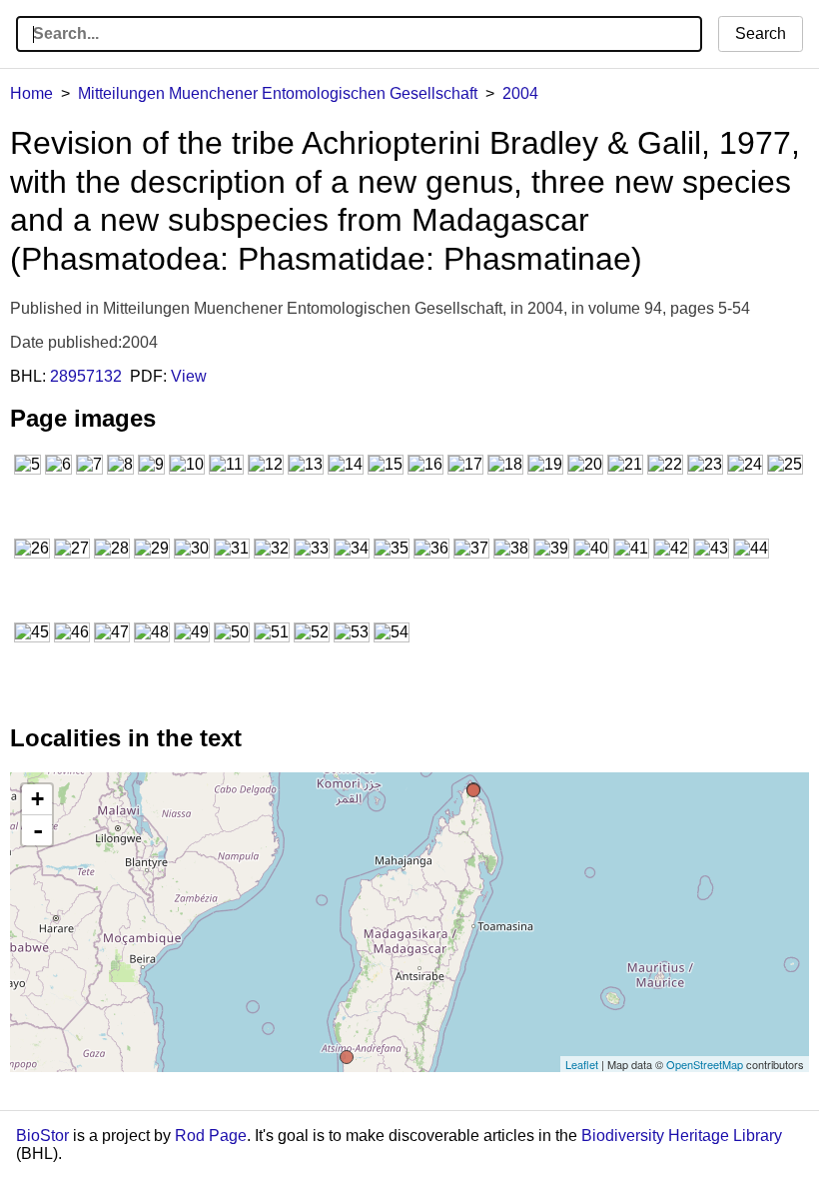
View (189, 376)
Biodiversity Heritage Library (681, 1135)
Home (31, 93)
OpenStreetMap (704, 1064)
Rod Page (211, 1135)
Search (760, 33)
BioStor (42, 1135)
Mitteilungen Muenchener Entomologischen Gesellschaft (277, 93)
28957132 (86, 376)
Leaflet (581, 1064)
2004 (520, 93)
